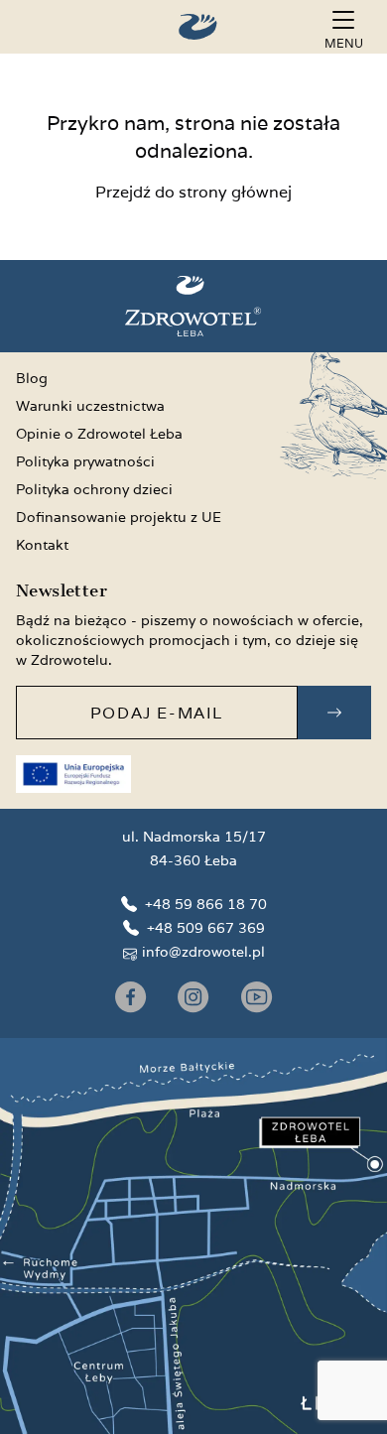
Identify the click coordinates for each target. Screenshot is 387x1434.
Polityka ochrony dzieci (94, 489)
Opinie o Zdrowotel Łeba (99, 434)
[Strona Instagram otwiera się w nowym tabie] (193, 996)
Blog (32, 378)
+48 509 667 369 (206, 928)
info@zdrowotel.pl (203, 952)
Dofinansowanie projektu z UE (118, 517)
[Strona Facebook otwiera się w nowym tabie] (130, 996)
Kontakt (42, 545)
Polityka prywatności (85, 461)
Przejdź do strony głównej (193, 192)
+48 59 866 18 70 (206, 904)
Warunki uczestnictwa (90, 406)
